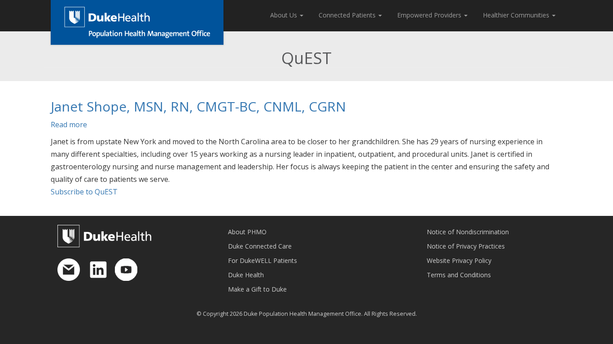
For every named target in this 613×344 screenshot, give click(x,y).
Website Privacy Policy (459, 260)
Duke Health (246, 275)
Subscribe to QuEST (84, 192)
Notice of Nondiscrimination (468, 232)
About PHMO (247, 232)
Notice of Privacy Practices (466, 246)
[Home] (137, 22)
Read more (69, 124)
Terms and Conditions (459, 275)
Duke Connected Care (260, 246)
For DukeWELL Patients (262, 260)
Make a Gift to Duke (257, 289)
